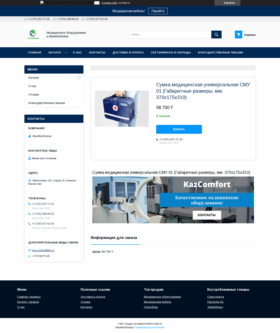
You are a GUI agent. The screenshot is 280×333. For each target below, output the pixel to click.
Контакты (97, 52)
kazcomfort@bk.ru (43, 250)
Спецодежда (215, 296)
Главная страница (29, 296)
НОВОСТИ (35, 63)
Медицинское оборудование (162, 296)
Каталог (55, 52)
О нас (77, 52)
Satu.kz (158, 323)
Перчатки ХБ (215, 301)
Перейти (157, 11)
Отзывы (33, 94)
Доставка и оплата (128, 52)
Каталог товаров (28, 301)
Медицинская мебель (157, 301)
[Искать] (216, 34)
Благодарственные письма (220, 52)
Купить (179, 129)
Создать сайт (109, 2)
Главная (34, 52)
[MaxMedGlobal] (33, 42)
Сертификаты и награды (171, 52)
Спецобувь (151, 307)
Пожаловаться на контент (149, 327)
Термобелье (215, 307)
